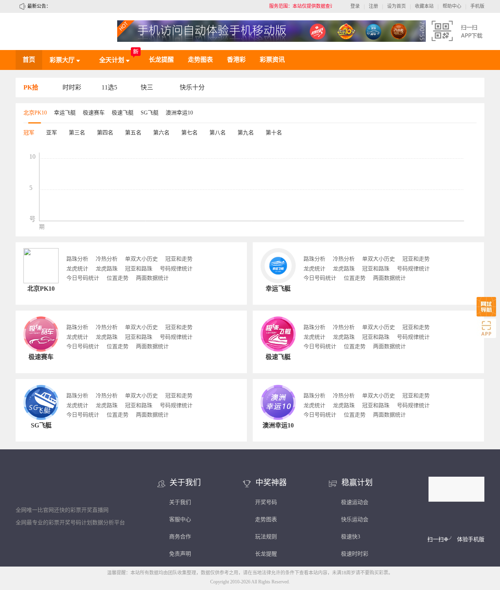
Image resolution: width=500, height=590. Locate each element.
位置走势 (118, 278)
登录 (355, 6)
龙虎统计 (77, 269)
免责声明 (180, 554)
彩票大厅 (63, 60)
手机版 (477, 6)
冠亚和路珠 (138, 269)
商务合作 (180, 537)
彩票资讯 (272, 59)
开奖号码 (266, 502)
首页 (29, 59)
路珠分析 (77, 259)
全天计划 (112, 60)
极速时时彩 (354, 554)
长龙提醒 (161, 59)
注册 (373, 6)
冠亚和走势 (179, 259)
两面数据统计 (152, 278)
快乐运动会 (354, 519)
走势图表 (200, 59)
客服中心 (180, 519)
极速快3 (350, 537)
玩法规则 (266, 537)
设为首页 (396, 6)
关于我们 (180, 502)
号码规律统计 (176, 269)
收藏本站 (424, 6)
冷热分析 (107, 259)
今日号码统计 (82, 278)
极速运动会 (354, 502)
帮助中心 (452, 6)
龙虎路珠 (107, 269)
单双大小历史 (141, 259)
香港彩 (236, 59)
